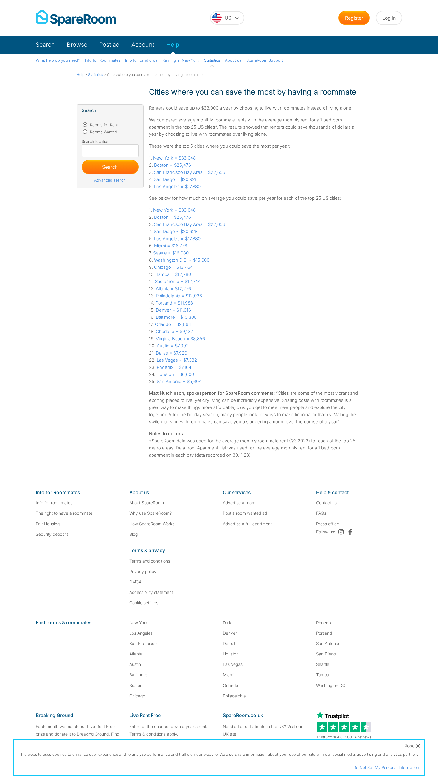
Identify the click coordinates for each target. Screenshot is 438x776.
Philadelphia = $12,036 (179, 296)
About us (233, 60)
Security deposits (52, 534)
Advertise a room (239, 502)
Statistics (212, 60)
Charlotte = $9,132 (174, 331)
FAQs (321, 513)
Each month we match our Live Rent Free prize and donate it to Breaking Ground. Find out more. (77, 734)
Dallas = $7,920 (171, 353)
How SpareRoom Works (151, 523)
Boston (135, 685)
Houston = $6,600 (175, 374)
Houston (231, 653)
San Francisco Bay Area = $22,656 (189, 172)
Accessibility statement (151, 592)
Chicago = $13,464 (173, 267)
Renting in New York (180, 60)
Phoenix (323, 622)
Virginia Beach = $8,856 (180, 338)
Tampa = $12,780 (173, 274)
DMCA (135, 581)
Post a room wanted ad (245, 513)
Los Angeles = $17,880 (177, 186)
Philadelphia (234, 695)
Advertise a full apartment (247, 523)
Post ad (109, 44)
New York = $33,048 (174, 158)
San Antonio (327, 643)
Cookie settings (143, 602)
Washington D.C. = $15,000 (181, 260)
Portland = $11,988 (174, 303)
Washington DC (330, 685)
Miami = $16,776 (170, 246)
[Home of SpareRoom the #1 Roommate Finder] (76, 18)
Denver (230, 633)
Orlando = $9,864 (173, 324)
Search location (96, 141)
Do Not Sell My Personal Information (386, 767)
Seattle (322, 664)
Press (327, 523)
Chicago (137, 695)
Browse (77, 44)
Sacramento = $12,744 (178, 281)
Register (354, 18)
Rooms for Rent (103, 124)
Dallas (228, 622)
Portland (324, 633)
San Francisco (143, 643)
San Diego (326, 653)
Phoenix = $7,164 (174, 367)
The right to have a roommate (64, 513)
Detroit (229, 643)
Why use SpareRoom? (150, 513)
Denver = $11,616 (173, 310)
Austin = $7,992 (173, 346)
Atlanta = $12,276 (173, 288)
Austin (135, 664)
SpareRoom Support (264, 60)
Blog (133, 534)
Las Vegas (233, 664)
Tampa (322, 674)
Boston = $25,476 (172, 165)
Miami (228, 674)
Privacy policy (142, 571)
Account (142, 44)
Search (45, 44)
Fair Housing (48, 523)
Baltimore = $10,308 (176, 317)
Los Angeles (141, 633)
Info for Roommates (102, 60)
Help (172, 44)
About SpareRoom (146, 502)
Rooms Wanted (103, 131)
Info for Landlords (141, 60)
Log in (389, 18)
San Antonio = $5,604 (179, 381)
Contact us (326, 502)
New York (138, 622)
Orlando (230, 685)
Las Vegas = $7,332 (177, 360)
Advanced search (110, 180)
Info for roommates (54, 502)
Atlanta (135, 653)
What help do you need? (58, 60)
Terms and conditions (149, 560)
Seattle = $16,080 (171, 253)
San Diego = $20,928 (176, 179)
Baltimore (138, 674)
